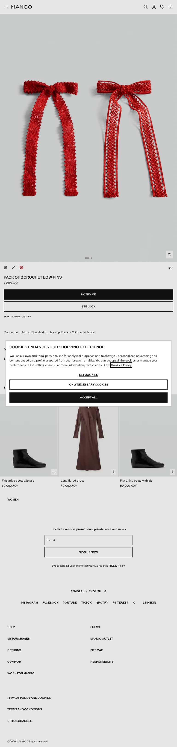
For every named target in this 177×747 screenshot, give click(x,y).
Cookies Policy (121, 365)
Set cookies (88, 375)
